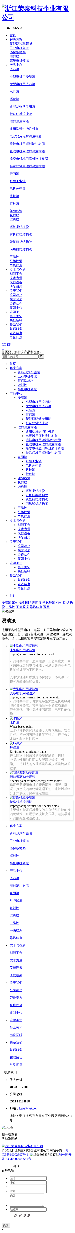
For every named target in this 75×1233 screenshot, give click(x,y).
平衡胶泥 (16, 261)
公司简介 (16, 295)
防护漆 (14, 196)
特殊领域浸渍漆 (21, 114)
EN (9, 344)
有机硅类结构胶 (21, 234)
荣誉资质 (16, 299)
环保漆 (14, 99)
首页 (13, 35)
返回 (46, 607)
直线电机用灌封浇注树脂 (27, 151)
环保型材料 (18, 52)
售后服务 (16, 329)
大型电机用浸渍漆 (22, 84)
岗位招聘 (16, 320)
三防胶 (14, 257)
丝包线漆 (16, 211)
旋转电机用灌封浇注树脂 (27, 143)
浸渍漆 (14, 69)
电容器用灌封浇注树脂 (26, 136)
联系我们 (16, 324)
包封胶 (14, 215)
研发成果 (16, 286)
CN (4, 344)
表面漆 (14, 173)
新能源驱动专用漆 (22, 106)
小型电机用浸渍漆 (22, 76)
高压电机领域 (19, 60)
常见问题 (16, 337)
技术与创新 (18, 269)
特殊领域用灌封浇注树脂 (27, 166)
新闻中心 (16, 307)
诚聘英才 (16, 312)
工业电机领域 (19, 48)
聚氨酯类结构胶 (21, 242)
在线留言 (16, 333)
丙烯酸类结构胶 (21, 249)
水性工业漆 (18, 181)
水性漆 (14, 91)
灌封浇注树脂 (19, 121)
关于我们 (16, 290)
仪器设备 (16, 282)
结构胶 (14, 219)
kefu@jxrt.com (28, 1108)
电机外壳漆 (18, 188)
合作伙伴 (16, 303)
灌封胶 (14, 56)
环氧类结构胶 (19, 227)
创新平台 (16, 273)
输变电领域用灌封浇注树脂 (29, 158)
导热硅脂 (16, 265)
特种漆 (14, 203)
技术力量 (16, 278)
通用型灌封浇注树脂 (24, 129)
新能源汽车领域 (21, 43)
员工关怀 (16, 316)
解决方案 (16, 39)
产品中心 (16, 65)
